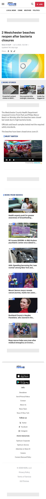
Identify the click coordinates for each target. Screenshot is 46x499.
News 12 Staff (6, 45)
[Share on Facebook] (8, 51)
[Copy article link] (14, 51)
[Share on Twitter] (11, 51)
